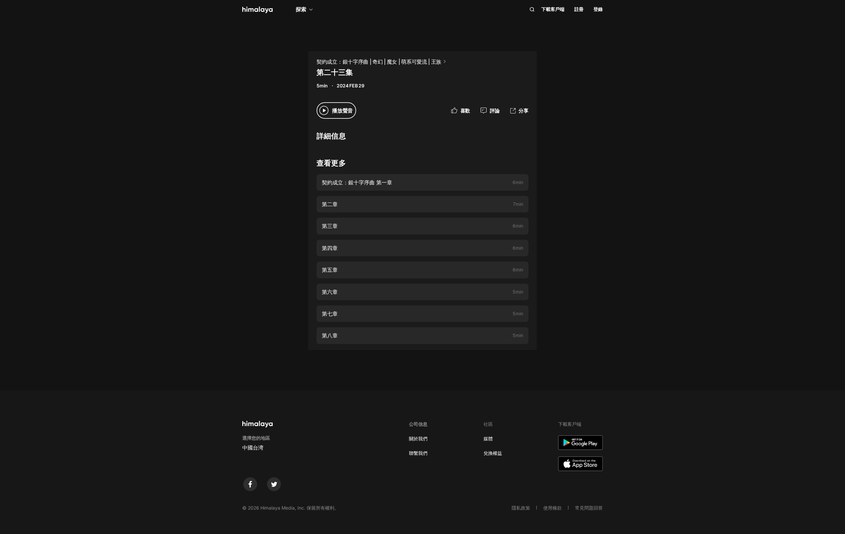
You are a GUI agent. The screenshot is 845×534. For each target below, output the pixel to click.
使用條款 (552, 508)
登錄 (598, 9)
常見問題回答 (589, 508)
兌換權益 (493, 453)
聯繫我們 (418, 453)
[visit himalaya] (257, 10)
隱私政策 (521, 508)
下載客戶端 (552, 9)
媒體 (488, 438)
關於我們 (418, 438)
